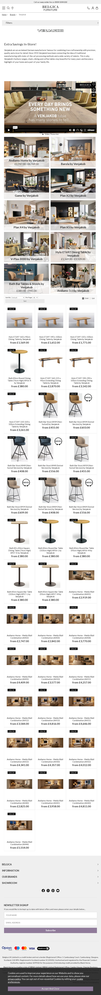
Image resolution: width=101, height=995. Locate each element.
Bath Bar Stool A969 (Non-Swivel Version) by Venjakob (50, 508)
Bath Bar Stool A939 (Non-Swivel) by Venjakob (50, 423)
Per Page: (29, 297)
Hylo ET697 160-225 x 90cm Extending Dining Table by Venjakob (50, 380)
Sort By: (8, 297)
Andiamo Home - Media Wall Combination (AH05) (19, 678)
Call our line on (50, 2)
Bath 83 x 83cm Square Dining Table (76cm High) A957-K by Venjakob (19, 550)
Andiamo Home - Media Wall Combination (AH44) (19, 843)
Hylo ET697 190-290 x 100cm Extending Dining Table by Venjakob (81, 380)
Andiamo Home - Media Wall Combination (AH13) (50, 719)
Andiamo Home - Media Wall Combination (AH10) (50, 678)
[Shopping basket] (97, 8)
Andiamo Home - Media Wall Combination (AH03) (50, 636)
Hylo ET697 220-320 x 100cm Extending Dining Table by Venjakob (19, 424)
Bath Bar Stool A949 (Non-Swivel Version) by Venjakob (19, 466)
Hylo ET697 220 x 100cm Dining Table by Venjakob (81, 338)
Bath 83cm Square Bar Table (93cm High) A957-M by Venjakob (50, 594)
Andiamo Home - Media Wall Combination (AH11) (81, 678)
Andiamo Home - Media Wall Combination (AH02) (19, 636)
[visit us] (12, 8)
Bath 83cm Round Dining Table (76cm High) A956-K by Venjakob (19, 380)
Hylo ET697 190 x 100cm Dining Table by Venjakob (50, 338)
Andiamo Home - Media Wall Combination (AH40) (19, 801)
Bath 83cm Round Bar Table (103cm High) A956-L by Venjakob (50, 550)
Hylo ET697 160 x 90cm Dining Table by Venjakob (19, 338)
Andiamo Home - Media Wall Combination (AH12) (19, 719)
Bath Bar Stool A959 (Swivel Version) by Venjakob (19, 508)
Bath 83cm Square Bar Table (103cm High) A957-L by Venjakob (19, 594)
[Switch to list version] (90, 298)
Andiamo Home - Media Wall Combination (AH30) (50, 760)
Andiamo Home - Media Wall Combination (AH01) (81, 593)
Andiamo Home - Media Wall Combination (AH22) (19, 760)
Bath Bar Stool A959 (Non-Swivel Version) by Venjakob (81, 466)
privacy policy (14, 979)
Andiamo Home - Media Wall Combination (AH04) (81, 636)
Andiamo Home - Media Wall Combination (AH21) (81, 719)
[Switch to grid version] (83, 298)
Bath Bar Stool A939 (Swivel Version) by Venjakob (81, 423)
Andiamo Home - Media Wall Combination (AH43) (81, 801)
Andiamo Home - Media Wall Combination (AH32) (81, 760)
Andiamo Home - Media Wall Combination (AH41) (50, 801)
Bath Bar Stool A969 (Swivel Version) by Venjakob (81, 508)
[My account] (93, 8)
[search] (8, 8)
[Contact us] (88, 8)
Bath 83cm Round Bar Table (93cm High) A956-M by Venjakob (81, 550)
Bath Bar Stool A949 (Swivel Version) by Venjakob (50, 466)
